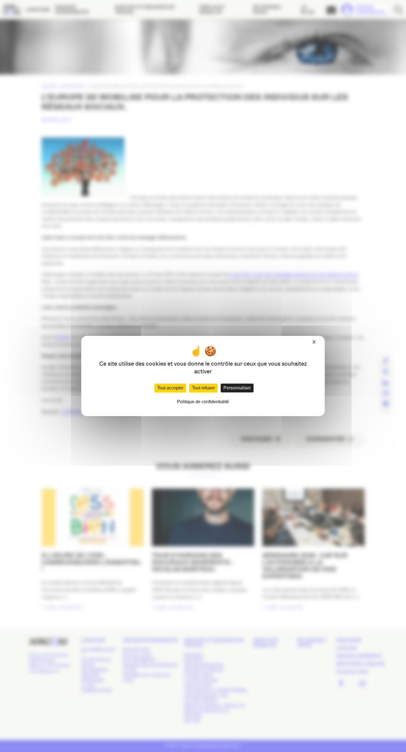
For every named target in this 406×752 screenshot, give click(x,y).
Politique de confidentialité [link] (203, 401)
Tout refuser (203, 388)
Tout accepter (170, 388)
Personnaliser (237, 388)
